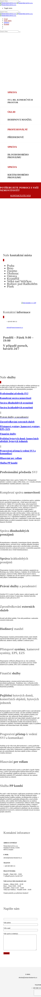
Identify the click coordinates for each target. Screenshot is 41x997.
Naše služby (8, 21)
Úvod (6, 19)
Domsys (6, 22)
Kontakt (6, 24)
